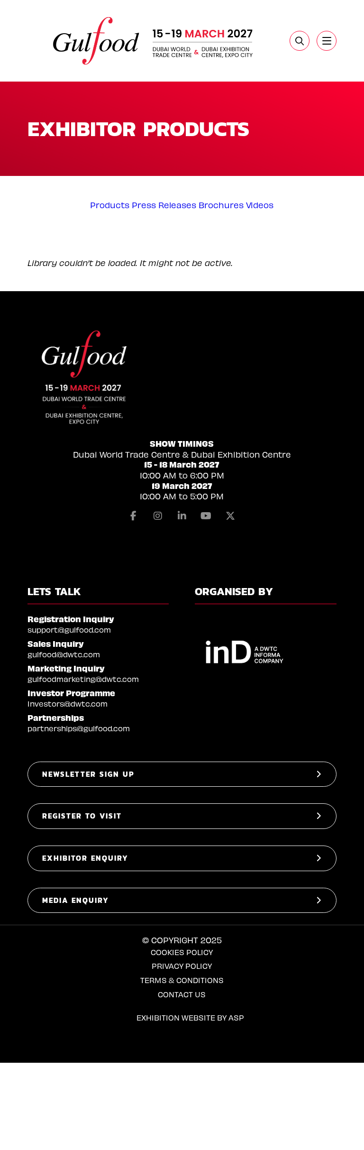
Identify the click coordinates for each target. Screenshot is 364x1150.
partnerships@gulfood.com (78, 728)
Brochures (221, 205)
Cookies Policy (182, 952)
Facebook (134, 516)
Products (109, 205)
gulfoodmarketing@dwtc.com (83, 678)
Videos (259, 205)
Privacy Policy (182, 965)
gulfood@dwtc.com (63, 654)
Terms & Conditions (182, 979)
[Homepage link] (154, 40)
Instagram (158, 516)
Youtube (206, 516)
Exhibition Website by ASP (190, 1017)
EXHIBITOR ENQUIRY (85, 858)
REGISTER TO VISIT (82, 815)
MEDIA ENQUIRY (75, 900)
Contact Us (182, 994)
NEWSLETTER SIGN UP (88, 774)
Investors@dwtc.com (67, 703)
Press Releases (164, 205)
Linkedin (182, 516)
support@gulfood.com (69, 629)
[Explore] (327, 41)
